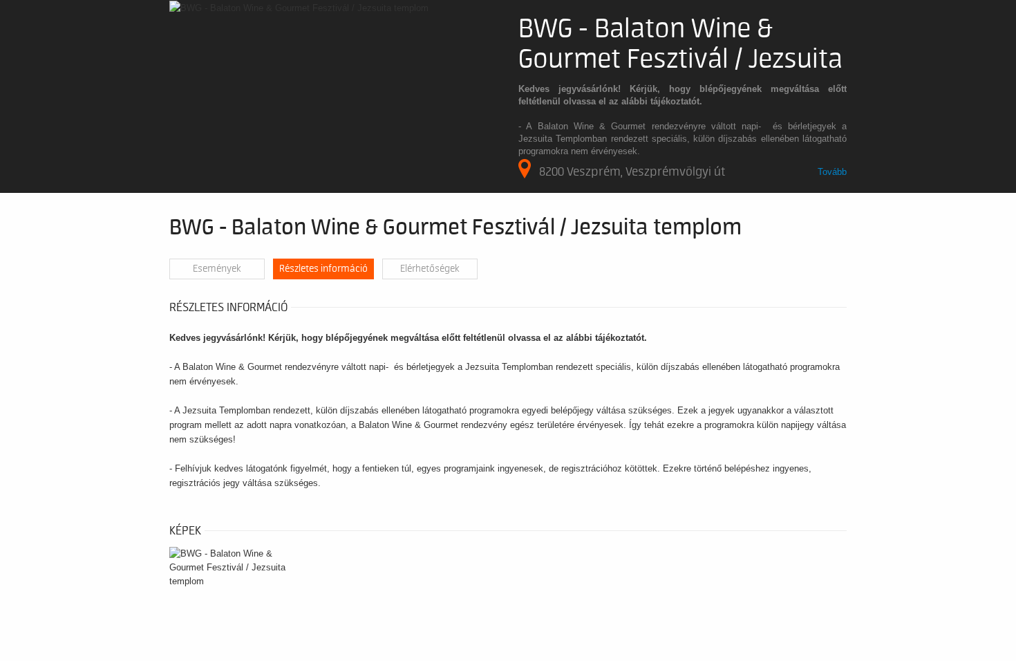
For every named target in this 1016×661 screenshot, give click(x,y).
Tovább (832, 172)
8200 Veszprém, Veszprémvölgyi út (632, 171)
